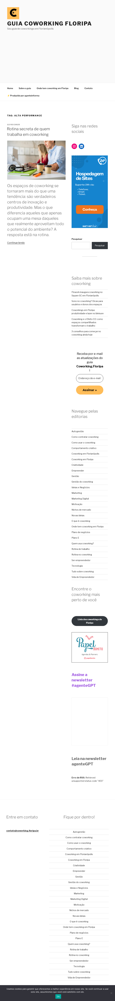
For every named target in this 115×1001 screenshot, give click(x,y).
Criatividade (77, 465)
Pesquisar (77, 239)
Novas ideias (78, 515)
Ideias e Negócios (81, 487)
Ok (58, 996)
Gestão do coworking (82, 481)
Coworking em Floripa (82, 459)
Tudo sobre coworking (83, 571)
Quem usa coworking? (83, 543)
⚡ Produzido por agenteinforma (23, 95)
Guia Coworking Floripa (49, 23)
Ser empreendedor (81, 560)
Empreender (78, 470)
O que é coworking (81, 521)
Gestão (75, 476)
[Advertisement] (57, 53)
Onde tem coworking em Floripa (52, 88)
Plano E (75, 537)
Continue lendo (16, 242)
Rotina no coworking (82, 554)
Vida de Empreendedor (83, 577)
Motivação (77, 504)
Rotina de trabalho (81, 549)
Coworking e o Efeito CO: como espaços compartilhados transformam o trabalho (87, 322)
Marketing (77, 493)
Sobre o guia (25, 88)
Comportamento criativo (84, 448)
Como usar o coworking (83, 442)
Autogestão (78, 431)
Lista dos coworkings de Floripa (90, 621)
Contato (88, 88)
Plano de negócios (81, 532)
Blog (76, 88)
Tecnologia (77, 566)
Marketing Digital (80, 498)
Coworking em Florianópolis (85, 453)
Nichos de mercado (81, 509)
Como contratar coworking (85, 437)
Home (10, 88)
